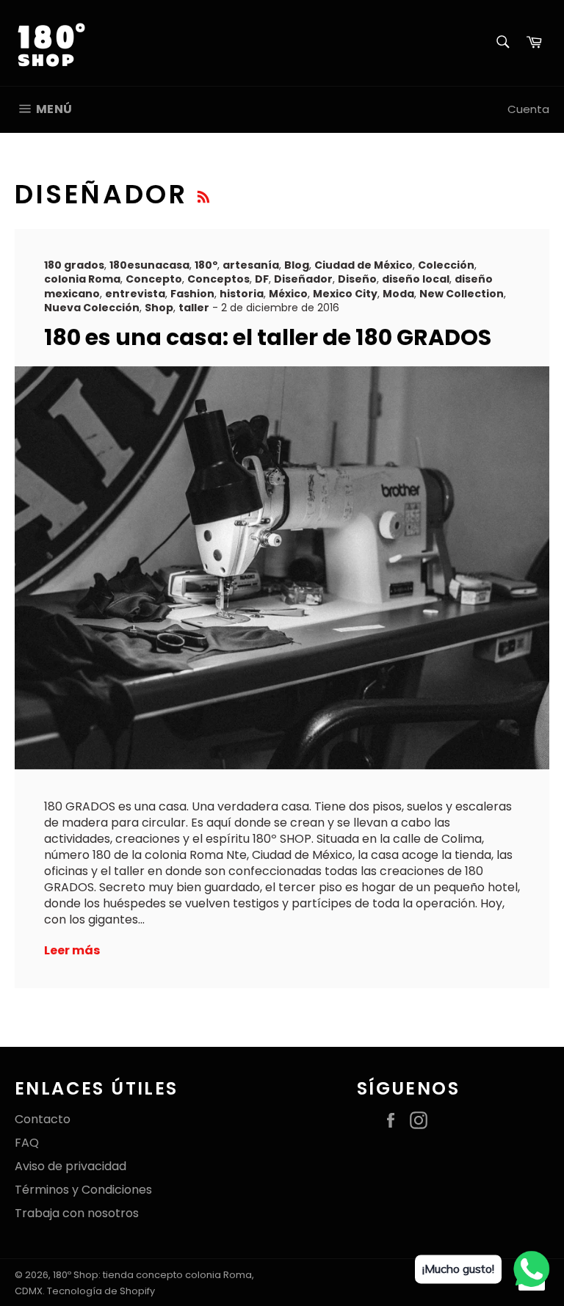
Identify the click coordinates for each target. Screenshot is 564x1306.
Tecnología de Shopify (101, 1291)
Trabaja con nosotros (77, 1213)
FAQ (27, 1142)
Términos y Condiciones (83, 1189)
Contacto (42, 1119)
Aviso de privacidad (70, 1166)
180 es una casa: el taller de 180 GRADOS (267, 337)
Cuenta (528, 109)
